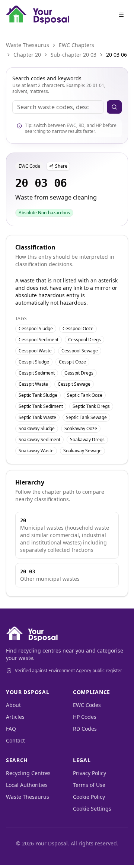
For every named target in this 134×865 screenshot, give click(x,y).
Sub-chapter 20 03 (73, 54)
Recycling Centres (28, 773)
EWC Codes (87, 704)
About (13, 704)
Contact (15, 740)
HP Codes (84, 716)
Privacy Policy (89, 773)
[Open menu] (121, 14)
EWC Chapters (76, 44)
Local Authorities (27, 784)
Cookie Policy (89, 796)
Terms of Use (89, 784)
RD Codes (85, 728)
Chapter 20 (27, 54)
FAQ (11, 728)
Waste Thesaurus (27, 44)
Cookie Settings (92, 808)
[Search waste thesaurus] (114, 107)
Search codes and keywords (47, 78)
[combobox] (58, 107)
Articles (15, 716)
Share (61, 166)
